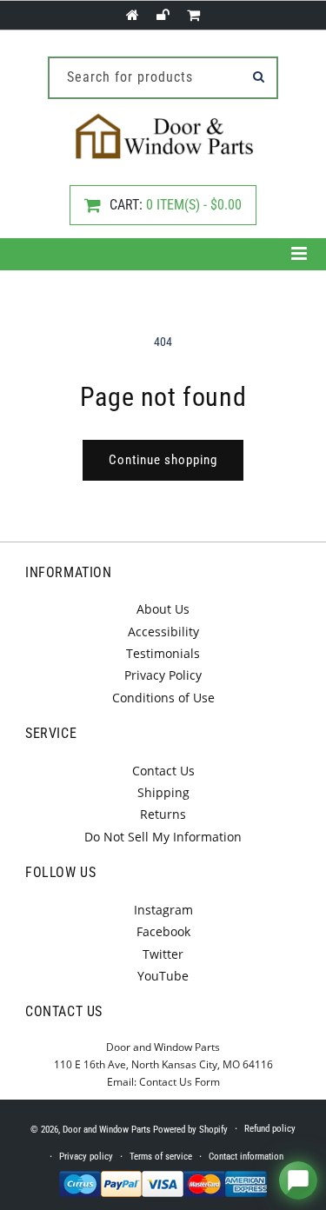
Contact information (246, 1156)
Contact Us (163, 770)
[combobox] (163, 77)
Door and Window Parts (106, 1129)
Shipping (163, 792)
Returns (163, 814)
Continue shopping (163, 460)
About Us (163, 609)
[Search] (258, 76)
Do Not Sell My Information (163, 836)
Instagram (163, 909)
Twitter (163, 954)
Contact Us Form (179, 1081)
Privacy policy (86, 1156)
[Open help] (298, 1180)
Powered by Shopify (190, 1129)
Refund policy (270, 1128)
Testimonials (163, 653)
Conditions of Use (163, 697)
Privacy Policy (163, 675)
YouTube (163, 975)
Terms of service (161, 1156)
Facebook (163, 931)
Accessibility (163, 631)
